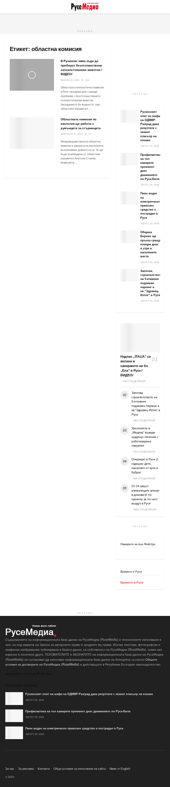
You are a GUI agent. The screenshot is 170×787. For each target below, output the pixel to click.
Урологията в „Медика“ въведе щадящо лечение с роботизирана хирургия (144, 436)
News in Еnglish (120, 768)
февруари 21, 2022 (72, 133)
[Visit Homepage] (85, 6)
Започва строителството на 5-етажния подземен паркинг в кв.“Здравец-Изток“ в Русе (151, 283)
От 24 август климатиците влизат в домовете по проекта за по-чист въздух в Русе (145, 494)
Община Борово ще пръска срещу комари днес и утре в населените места (150, 244)
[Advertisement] (85, 20)
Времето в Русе (131, 582)
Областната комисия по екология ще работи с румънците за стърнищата (81, 123)
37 (90, 133)
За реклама (26, 768)
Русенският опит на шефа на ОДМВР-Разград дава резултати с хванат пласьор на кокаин (89, 694)
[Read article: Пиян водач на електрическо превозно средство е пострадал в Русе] (129, 197)
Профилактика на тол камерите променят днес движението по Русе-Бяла (150, 167)
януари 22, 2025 (70, 80)
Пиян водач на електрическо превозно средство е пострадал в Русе (150, 205)
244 (87, 80)
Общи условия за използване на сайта (80, 768)
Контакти (44, 768)
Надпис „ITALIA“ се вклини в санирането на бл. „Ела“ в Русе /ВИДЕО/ (135, 366)
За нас (9, 768)
